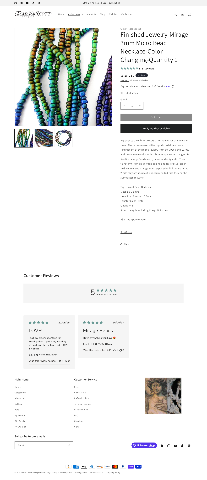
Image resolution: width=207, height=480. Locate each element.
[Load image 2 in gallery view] (43, 138)
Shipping (124, 80)
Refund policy (66, 472)
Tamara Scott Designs (30, 472)
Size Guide (126, 232)
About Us (19, 398)
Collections (21, 392)
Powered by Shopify (48, 472)
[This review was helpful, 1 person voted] (60, 361)
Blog (17, 409)
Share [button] (127, 244)
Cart (76, 426)
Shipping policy (113, 472)
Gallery (18, 403)
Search (77, 386)
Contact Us (80, 392)
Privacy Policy (81, 409)
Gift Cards (20, 421)
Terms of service (97, 472)
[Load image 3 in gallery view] (63, 138)
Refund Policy (81, 398)
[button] (75, 14)
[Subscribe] (69, 445)
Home (18, 386)
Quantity (124, 99)
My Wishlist (20, 426)
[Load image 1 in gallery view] (24, 138)
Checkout (79, 421)
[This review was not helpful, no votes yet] (66, 361)
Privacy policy (81, 472)
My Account (21, 415)
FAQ (76, 415)
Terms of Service (82, 403)
